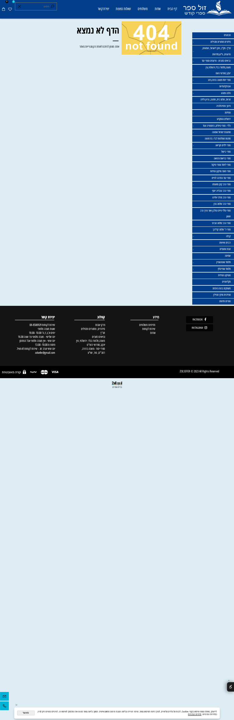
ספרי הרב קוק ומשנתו (221, 184)
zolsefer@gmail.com (44, 353)
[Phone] (4, 706)
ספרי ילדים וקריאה (223, 145)
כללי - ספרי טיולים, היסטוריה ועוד (217, 125)
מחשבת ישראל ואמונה (221, 132)
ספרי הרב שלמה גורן (222, 203)
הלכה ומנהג (226, 93)
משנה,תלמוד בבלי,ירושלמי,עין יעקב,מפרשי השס (218, 70)
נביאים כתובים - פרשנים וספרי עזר (216, 60)
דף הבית (172, 9)
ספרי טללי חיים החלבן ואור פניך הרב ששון (215, 213)
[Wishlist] (10, 9)
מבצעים (227, 35)
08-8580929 (35, 325)
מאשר (26, 712)
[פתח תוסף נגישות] (230, 687)
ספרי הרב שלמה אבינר (221, 223)
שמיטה (228, 255)
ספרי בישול (226, 151)
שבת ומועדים (225, 249)
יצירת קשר (103, 9)
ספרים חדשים (225, 301)
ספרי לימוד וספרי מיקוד (221, 164)
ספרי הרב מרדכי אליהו (221, 197)
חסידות (228, 112)
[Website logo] (207, 9)
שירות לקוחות (148, 329)
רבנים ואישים (225, 242)
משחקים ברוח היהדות (222, 288)
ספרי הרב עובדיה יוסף (221, 190)
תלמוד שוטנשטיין (223, 262)
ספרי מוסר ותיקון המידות (220, 171)
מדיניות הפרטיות (194, 714)
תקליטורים (226, 281)
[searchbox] (36, 6)
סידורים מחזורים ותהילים (221, 41)
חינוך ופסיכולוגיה (223, 105)
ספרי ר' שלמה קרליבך (222, 229)
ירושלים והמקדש (224, 119)
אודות (158, 9)
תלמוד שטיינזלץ (224, 268)
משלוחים (142, 9)
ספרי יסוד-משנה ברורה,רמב (219, 79)
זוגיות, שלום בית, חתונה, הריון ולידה (215, 99)
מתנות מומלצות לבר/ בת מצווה (218, 138)
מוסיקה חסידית (224, 275)
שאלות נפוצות (123, 9)
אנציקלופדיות (225, 86)
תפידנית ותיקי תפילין (222, 294)
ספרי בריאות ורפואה (222, 158)
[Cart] (3, 9)
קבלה (228, 236)
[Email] (4, 697)
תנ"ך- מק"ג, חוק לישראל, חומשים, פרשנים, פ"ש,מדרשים (216, 51)
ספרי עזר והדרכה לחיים (221, 177)
